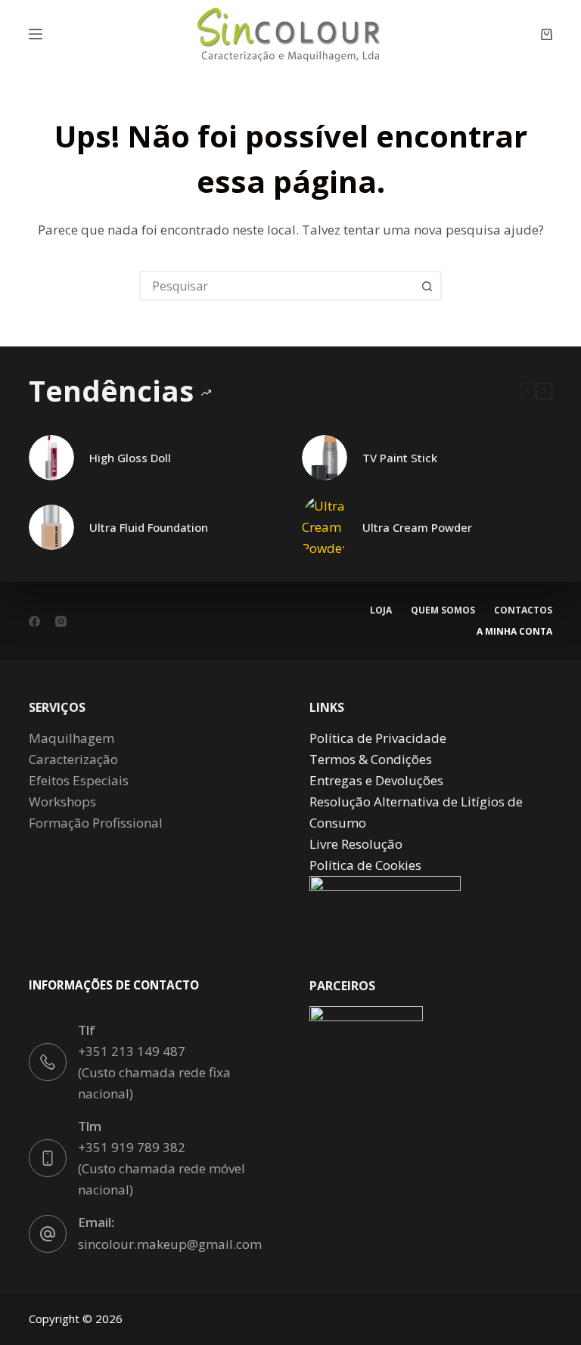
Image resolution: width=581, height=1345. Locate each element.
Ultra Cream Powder (417, 527)
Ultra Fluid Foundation (148, 527)
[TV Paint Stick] (324, 457)
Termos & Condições (370, 759)
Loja (381, 610)
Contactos (523, 610)
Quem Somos (443, 610)
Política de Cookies (365, 865)
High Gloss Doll (130, 457)
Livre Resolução (355, 844)
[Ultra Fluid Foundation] (51, 527)
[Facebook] (34, 621)
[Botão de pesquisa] (426, 286)
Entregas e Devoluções (376, 780)
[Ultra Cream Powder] (324, 527)
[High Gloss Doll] (51, 457)
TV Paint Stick (399, 457)
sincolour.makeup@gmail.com (170, 1244)
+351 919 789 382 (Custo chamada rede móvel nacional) (161, 1168)
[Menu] (35, 34)
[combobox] (277, 286)
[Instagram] (61, 621)
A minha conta (514, 632)
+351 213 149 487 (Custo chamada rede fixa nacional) (154, 1072)
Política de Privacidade (377, 738)
